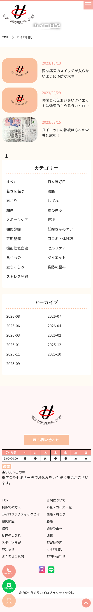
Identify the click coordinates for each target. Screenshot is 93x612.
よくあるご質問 (13, 556)
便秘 (51, 219)
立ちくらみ (15, 267)
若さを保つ (15, 191)
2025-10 (54, 354)
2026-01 (13, 344)
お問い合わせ (55, 556)
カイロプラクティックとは (21, 514)
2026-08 (13, 316)
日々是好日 (57, 181)
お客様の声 (54, 542)
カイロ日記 (54, 549)
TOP (5, 37)
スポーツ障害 (11, 542)
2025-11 (13, 354)
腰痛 (51, 191)
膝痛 (49, 521)
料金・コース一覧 (59, 507)
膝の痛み (55, 210)
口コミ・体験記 (60, 238)
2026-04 (54, 325)
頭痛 (10, 210)
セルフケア (57, 248)
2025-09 (13, 363)
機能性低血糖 (17, 248)
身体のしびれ (11, 535)
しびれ (53, 200)
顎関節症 (13, 229)
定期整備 (13, 238)
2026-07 (54, 316)
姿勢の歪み (57, 267)
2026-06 (13, 325)
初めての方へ (11, 507)
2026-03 (13, 335)
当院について (55, 500)
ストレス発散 (17, 276)
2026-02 (54, 335)
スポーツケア (17, 219)
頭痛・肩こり (55, 514)
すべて (11, 181)
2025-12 (54, 344)
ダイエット (57, 257)
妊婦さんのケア (60, 229)
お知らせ (8, 549)
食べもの (13, 257)
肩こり (11, 200)
